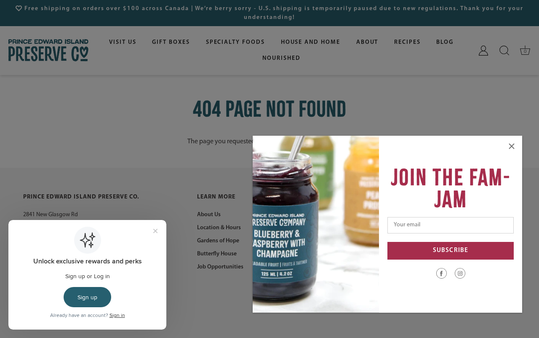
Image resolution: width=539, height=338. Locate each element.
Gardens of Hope (218, 241)
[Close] (511, 146)
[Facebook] (441, 273)
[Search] (504, 51)
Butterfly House (217, 254)
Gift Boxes (171, 42)
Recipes (407, 42)
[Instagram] (460, 273)
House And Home (310, 42)
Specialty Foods (235, 42)
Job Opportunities (220, 267)
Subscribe (450, 250)
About (367, 42)
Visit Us (122, 42)
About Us (209, 215)
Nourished (281, 58)
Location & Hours (219, 228)
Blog (445, 42)
